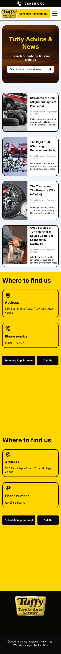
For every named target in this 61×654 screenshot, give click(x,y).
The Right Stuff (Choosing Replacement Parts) (43, 146)
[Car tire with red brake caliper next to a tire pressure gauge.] (15, 200)
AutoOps (43, 645)
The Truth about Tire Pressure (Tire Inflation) (43, 190)
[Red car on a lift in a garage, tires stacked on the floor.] (15, 112)
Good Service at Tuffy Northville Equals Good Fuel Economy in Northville (41, 236)
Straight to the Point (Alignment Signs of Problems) (43, 102)
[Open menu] (54, 13)
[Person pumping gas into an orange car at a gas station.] (15, 245)
